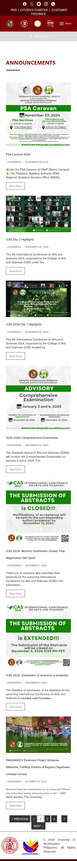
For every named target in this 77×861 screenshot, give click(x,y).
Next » (38, 826)
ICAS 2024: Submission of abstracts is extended (37, 675)
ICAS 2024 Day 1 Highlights (23, 324)
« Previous (20, 819)
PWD (14, 10)
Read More (15, 186)
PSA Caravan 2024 (18, 154)
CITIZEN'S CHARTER (34, 10)
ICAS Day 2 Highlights (20, 239)
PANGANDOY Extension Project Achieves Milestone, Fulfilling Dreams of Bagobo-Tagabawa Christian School (38, 767)
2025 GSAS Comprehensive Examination (32, 437)
